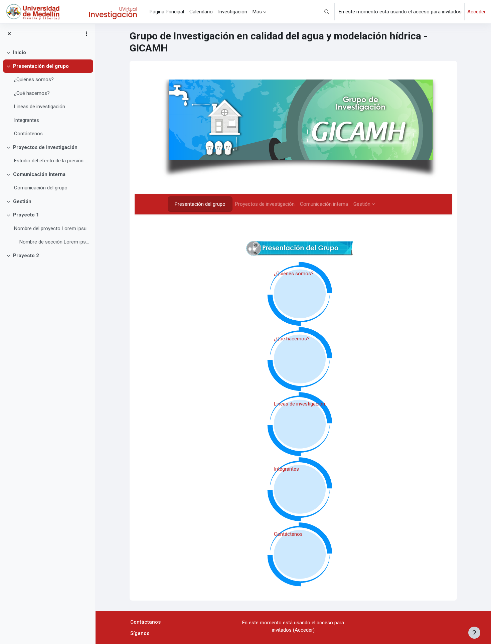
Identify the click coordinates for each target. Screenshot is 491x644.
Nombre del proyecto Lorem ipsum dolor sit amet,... (52, 228)
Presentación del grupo (41, 66)
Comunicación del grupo (40, 188)
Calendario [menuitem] (201, 12)
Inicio (19, 52)
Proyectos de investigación (45, 147)
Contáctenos (28, 134)
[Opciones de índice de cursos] (86, 34)
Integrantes (26, 120)
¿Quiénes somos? (34, 79)
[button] (327, 11)
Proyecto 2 (26, 256)
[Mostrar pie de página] (474, 633)
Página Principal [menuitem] (167, 12)
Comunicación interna (39, 174)
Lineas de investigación (39, 107)
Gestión (22, 201)
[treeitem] (47, 52)
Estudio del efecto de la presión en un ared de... (52, 161)
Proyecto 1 (26, 215)
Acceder (476, 12)
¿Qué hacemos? (32, 93)
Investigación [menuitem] (232, 12)
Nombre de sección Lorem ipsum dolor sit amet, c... (54, 242)
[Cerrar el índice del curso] (9, 34)
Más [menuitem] (257, 12)
